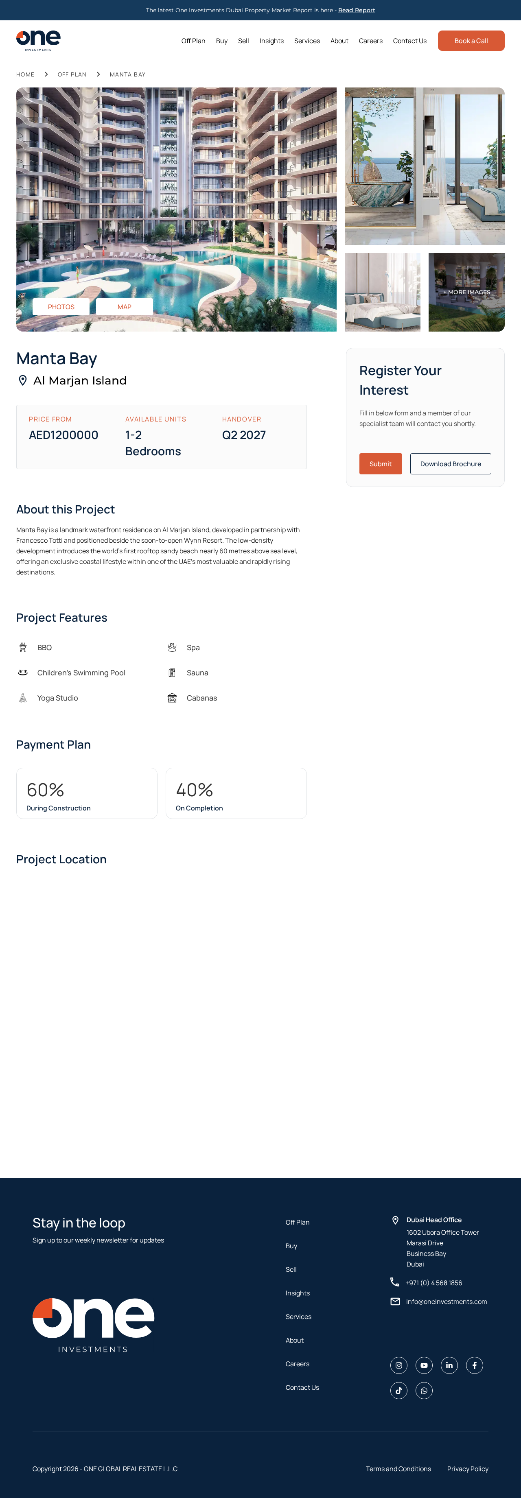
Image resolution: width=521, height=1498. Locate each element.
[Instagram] (398, 1365)
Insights (272, 40)
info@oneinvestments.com (446, 1301)
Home (25, 74)
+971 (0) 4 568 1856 (433, 1282)
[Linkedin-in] (449, 1365)
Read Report (356, 10)
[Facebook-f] (474, 1365)
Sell (243, 40)
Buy (222, 40)
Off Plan (194, 40)
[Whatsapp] (424, 1390)
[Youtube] (424, 1365)
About (339, 40)
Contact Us (410, 40)
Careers (371, 40)
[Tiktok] (398, 1390)
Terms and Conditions (398, 1468)
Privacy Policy (467, 1468)
